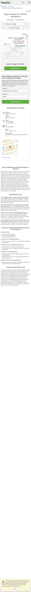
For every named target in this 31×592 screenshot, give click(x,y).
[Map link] (10, 147)
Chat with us (20, 20)
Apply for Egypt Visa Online (15, 64)
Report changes (6, 157)
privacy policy (17, 586)
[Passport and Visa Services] (6, 2)
